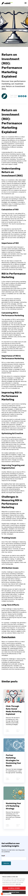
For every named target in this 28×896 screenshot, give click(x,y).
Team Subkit (14, 95)
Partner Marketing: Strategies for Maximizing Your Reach (13, 760)
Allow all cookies (14, 888)
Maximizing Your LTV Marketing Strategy (13, 806)
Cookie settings (14, 892)
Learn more (18, 884)
